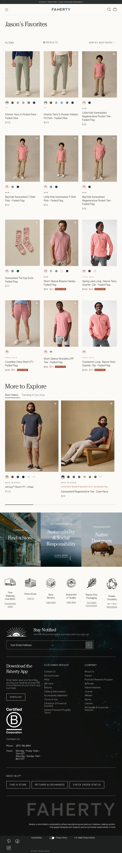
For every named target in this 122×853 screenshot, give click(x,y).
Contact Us (49, 671)
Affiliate (88, 695)
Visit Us (20, 549)
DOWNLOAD (16, 697)
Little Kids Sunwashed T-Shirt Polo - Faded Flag (60, 198)
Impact (88, 675)
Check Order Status (87, 784)
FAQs (47, 679)
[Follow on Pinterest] (8, 841)
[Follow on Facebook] (17, 841)
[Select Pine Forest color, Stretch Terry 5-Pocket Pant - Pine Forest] (12, 103)
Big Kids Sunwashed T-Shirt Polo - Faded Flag (20, 198)
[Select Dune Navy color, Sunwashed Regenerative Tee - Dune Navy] (63, 477)
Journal (88, 691)
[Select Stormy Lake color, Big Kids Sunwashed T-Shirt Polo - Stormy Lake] (12, 187)
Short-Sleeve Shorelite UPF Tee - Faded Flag (59, 360)
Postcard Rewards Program (99, 679)
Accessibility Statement (56, 695)
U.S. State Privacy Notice (84, 838)
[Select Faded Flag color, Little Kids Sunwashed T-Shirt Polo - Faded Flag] (45, 187)
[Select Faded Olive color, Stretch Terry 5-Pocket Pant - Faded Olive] (7, 103)
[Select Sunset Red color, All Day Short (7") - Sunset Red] (12, 477)
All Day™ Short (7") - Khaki (19, 487)
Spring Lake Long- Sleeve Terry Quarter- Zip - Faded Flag (99, 282)
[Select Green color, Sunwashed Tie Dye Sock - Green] (18, 271)
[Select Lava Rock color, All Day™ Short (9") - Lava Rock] (23, 477)
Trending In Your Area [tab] (33, 395)
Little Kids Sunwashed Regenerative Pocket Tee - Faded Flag (97, 116)
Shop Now (101, 552)
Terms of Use (51, 699)
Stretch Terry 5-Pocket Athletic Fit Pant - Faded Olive (61, 116)
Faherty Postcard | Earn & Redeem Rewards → (61, 2)
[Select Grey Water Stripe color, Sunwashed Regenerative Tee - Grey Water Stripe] (84, 477)
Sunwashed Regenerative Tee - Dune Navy (84, 491)
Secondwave (112, 607)
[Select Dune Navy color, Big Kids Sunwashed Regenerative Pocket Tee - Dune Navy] (89, 187)
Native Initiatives (93, 687)
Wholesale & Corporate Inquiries (96, 709)
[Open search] (109, 9)
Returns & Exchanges (50, 784)
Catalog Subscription (55, 691)
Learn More (61, 556)
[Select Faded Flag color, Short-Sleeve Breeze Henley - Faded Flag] (45, 271)
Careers (89, 703)
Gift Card (48, 683)
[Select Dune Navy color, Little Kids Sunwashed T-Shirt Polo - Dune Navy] (56, 187)
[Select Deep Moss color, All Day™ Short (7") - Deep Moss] (18, 477)
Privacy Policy (61, 838)
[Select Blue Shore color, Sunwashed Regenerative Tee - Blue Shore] (74, 477)
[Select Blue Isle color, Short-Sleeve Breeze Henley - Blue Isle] (51, 271)
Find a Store (18, 784)
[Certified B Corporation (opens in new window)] (24, 721)
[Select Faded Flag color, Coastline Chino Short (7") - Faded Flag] (7, 352)
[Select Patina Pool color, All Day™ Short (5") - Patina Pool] (28, 477)
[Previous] (4, 2)
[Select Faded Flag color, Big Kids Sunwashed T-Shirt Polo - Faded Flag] (7, 187)
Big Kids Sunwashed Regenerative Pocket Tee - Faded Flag (97, 200)
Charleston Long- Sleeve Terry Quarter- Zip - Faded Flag (98, 363)
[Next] (117, 2)
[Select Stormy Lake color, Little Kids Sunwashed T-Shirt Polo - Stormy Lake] (51, 187)
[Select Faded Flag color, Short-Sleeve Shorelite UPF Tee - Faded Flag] (45, 352)
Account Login (51, 675)
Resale (90, 683)
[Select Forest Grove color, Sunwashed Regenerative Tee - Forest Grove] (68, 477)
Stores (88, 699)
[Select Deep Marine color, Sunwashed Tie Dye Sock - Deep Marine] (12, 271)
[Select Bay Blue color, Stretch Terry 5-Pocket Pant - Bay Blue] (23, 103)
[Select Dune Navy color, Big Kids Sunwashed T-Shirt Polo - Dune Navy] (18, 187)
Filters (9, 42)
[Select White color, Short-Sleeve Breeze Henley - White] (62, 271)
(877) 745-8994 (23, 745)
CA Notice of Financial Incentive (55, 705)
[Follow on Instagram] (8, 847)
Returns (48, 687)
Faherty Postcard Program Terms (57, 711)
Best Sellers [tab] (11, 395)
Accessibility (36, 838)
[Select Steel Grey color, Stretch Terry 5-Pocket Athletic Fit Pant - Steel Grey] (28, 103)
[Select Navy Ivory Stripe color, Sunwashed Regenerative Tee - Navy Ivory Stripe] (79, 477)
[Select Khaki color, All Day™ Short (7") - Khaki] (7, 477)
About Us (89, 671)
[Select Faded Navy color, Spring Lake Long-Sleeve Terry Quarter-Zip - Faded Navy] (89, 271)
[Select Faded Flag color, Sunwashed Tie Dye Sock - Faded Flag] (7, 271)
